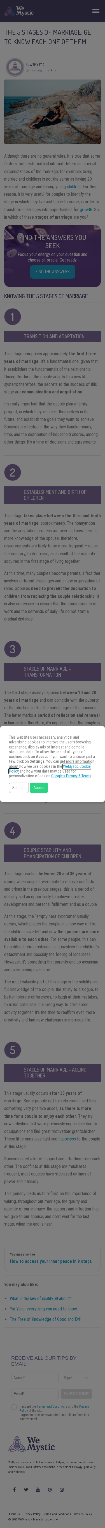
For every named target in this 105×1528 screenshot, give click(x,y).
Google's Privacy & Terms (71, 776)
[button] (19, 788)
